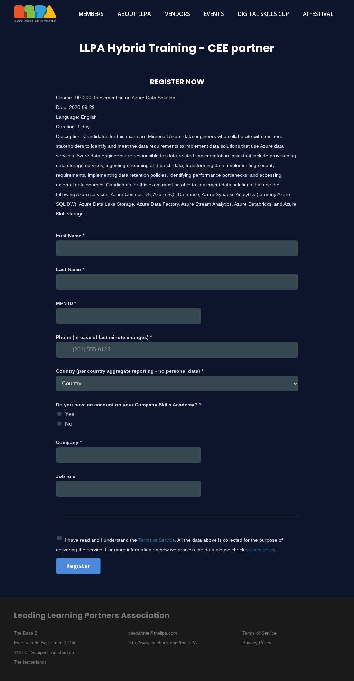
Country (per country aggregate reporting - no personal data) (129, 371)
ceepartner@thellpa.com (152, 633)
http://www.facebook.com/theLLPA (162, 642)
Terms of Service (156, 540)
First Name (70, 235)
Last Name (70, 269)
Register (78, 566)
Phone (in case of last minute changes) (104, 337)
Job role (65, 476)
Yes (69, 414)
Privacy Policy (256, 642)
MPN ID (66, 303)
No (68, 424)
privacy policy (260, 549)
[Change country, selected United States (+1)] (63, 350)
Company (69, 442)
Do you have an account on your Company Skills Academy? (128, 404)
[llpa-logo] (35, 13)
